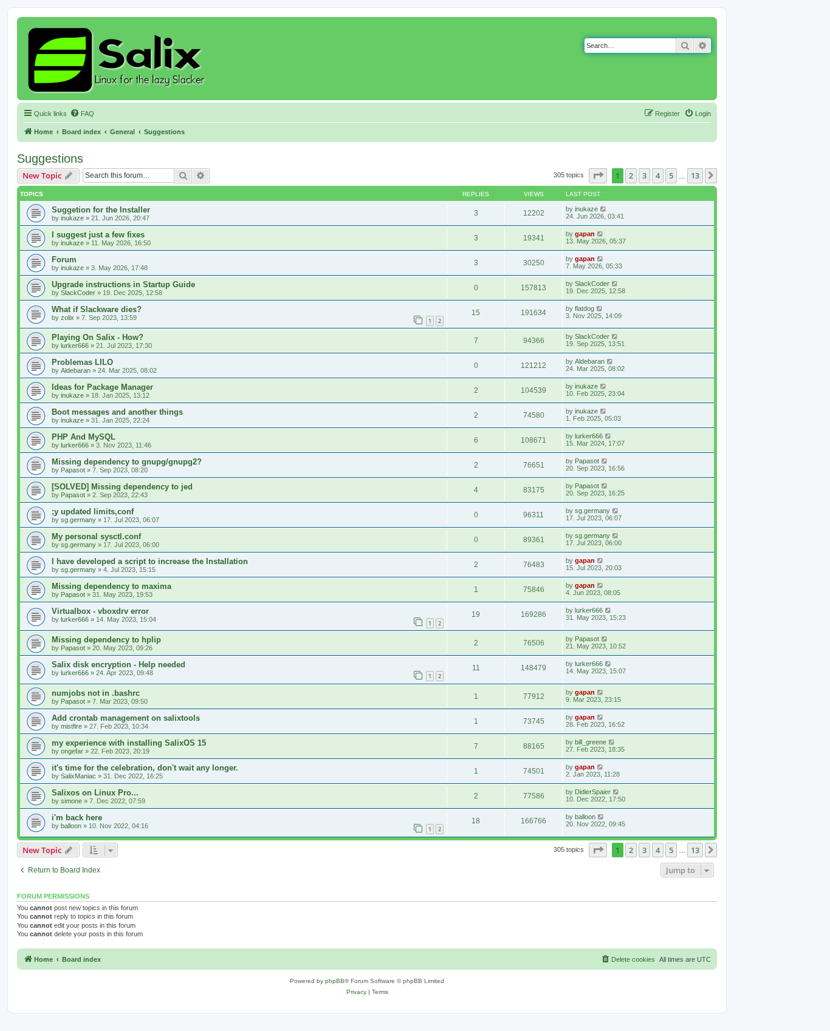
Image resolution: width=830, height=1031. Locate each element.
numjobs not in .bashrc (96, 693)
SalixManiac (78, 776)
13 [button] (695, 175)
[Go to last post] (604, 209)
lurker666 (75, 345)
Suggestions (50, 158)
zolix (67, 317)
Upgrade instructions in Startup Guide (123, 284)
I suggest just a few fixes (98, 234)
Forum (64, 259)
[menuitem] (82, 113)
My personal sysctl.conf (96, 536)
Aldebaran (76, 370)
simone (71, 801)
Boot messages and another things (117, 412)
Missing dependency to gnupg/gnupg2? (127, 461)
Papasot (73, 470)
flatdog (584, 308)
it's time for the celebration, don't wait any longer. (145, 767)
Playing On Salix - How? (97, 337)
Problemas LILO (82, 362)
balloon (71, 825)
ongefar (72, 751)
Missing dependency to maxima (111, 586)
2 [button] (631, 175)
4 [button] (658, 175)
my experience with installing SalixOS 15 (129, 742)
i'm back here (77, 817)
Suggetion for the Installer (101, 209)
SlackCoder (78, 292)
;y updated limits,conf (93, 511)
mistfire (71, 726)
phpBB (335, 981)
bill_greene (590, 742)
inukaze (72, 218)
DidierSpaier (593, 791)
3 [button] (644, 175)
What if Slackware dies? (97, 309)
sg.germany (78, 519)
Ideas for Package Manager (102, 387)
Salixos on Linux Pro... (95, 792)
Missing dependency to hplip (106, 639)
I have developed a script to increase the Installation (150, 561)
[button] (598, 175)
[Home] (118, 58)
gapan (585, 233)
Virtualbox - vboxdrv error (100, 611)
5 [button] (671, 175)
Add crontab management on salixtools (126, 718)
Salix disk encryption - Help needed (118, 664)
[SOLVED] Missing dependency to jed (122, 486)
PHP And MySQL (83, 436)
